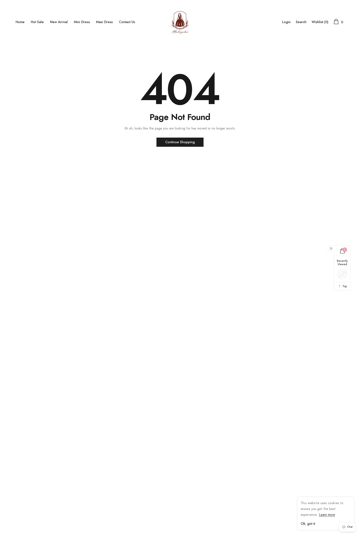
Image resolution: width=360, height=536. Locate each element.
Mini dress (82, 22)
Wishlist (320, 22)
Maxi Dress (104, 22)
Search (301, 22)
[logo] (180, 21)
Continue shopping (180, 142)
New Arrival (59, 22)
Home (20, 22)
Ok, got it (308, 523)
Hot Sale (37, 22)
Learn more (327, 514)
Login (286, 22)
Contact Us (127, 22)
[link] (16, 517)
